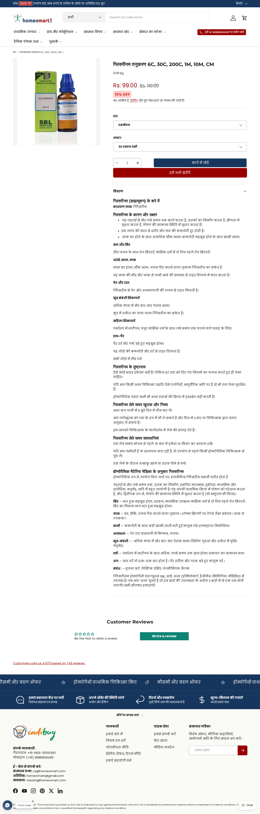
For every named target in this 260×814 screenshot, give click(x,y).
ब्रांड (115, 116)
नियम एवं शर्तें (116, 740)
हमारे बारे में (114, 734)
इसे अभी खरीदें (180, 172)
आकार (117, 138)
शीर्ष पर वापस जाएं (128, 715)
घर (14, 52)
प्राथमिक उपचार (25, 32)
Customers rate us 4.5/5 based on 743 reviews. (49, 663)
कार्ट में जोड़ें (200, 162)
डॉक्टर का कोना (150, 32)
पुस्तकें (53, 41)
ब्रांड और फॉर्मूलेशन (60, 32)
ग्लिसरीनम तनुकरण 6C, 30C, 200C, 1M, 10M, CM (42, 52)
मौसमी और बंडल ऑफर (171, 682)
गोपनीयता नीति (117, 747)
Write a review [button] (164, 636)
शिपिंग (134, 101)
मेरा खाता (160, 740)
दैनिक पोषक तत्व (26, 41)
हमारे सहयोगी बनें (118, 760)
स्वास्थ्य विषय (93, 32)
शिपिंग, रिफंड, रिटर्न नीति (123, 754)
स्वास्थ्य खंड (121, 32)
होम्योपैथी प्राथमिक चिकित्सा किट (97, 682)
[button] (244, 18)
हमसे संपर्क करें (165, 734)
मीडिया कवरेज (164, 747)
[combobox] (136, 17)
